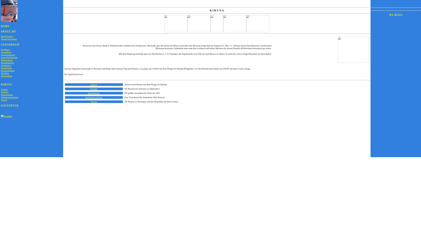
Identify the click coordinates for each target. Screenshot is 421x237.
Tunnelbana (6, 52)
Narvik (4, 100)
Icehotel (4, 92)
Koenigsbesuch (8, 70)
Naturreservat (7, 60)
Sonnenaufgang (8, 55)
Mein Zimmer (7, 36)
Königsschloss (7, 63)
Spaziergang (6, 68)
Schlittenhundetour (9, 97)
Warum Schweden (9, 39)
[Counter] (6, 116)
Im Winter (5, 49)
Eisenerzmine (7, 94)
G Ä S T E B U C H (9, 105)
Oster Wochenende (9, 57)
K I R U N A (6, 84)
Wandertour (6, 65)
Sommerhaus (6, 76)
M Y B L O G (395, 14)
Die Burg (5, 73)
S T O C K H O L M (10, 44)
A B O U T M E (8, 31)
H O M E (5, 26)
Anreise (4, 89)
